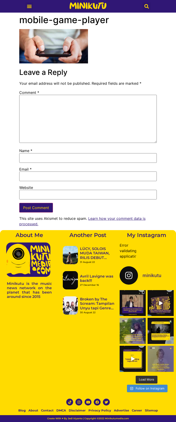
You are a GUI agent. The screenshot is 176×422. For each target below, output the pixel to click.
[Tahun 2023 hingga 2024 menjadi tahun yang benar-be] (161, 359)
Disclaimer (77, 410)
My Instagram (146, 235)
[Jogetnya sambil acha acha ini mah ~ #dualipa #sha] (133, 303)
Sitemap (151, 410)
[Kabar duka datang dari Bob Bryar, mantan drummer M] (161, 331)
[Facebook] (97, 402)
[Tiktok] (69, 402)
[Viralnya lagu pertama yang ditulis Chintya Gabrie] (133, 331)
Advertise (121, 410)
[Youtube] (88, 402)
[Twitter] (106, 402)
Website (26, 187)
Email (25, 169)
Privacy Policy (99, 410)
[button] (29, 6)
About (33, 410)
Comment (29, 92)
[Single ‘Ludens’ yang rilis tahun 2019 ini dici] (161, 303)
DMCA (61, 410)
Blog (22, 410)
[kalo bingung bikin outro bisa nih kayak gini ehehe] (133, 359)
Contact (47, 410)
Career (137, 410)
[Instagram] (78, 402)
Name (25, 150)
